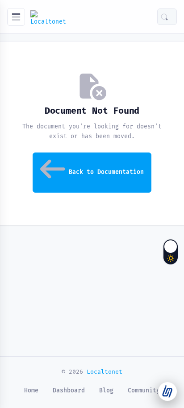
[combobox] (172, 17)
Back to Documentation (106, 172)
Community (144, 390)
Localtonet (104, 371)
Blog (106, 390)
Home (31, 390)
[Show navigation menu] (16, 17)
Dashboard (69, 390)
